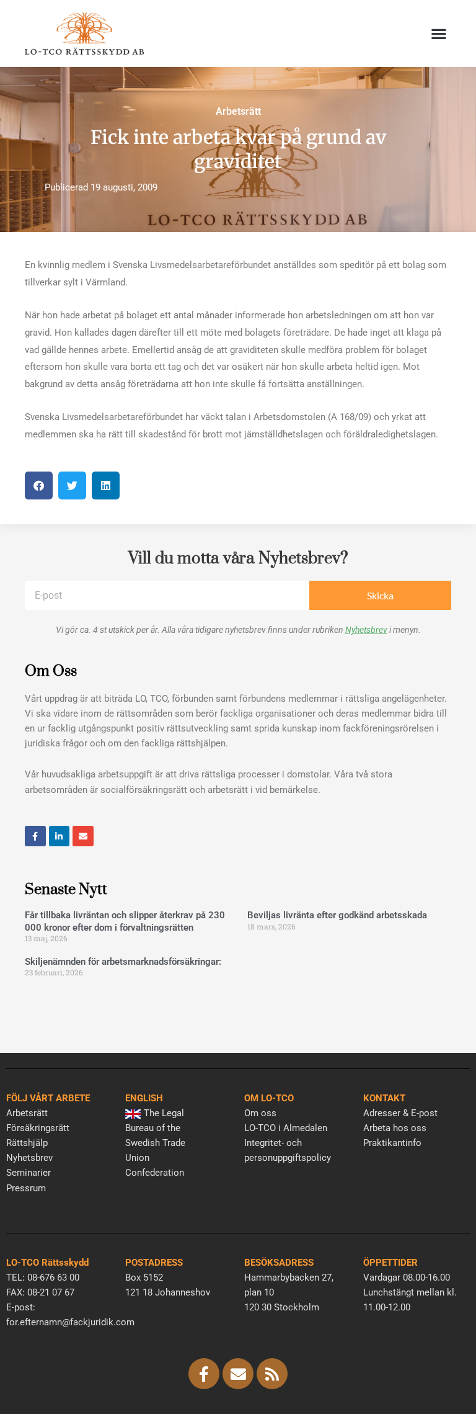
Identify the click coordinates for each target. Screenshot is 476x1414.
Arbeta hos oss (394, 1128)
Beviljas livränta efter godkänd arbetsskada (337, 915)
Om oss (260, 1113)
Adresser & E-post (400, 1113)
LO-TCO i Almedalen (285, 1128)
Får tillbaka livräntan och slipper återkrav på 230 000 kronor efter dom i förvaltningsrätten (125, 921)
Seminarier (28, 1172)
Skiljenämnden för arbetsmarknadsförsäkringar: (123, 961)
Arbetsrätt (238, 111)
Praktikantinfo (392, 1142)
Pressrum (26, 1188)
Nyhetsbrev (366, 630)
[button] (439, 34)
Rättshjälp (27, 1142)
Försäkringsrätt (37, 1128)
